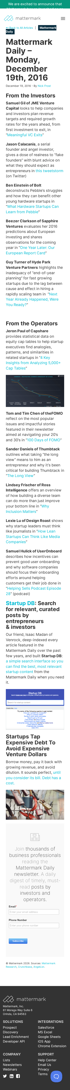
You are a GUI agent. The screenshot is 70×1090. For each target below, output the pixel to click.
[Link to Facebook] (18, 1076)
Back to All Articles (21, 27)
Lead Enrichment (16, 1037)
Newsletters (12, 1065)
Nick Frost (44, 85)
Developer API (14, 1041)
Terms (43, 1074)
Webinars (10, 1069)
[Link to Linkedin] (12, 1076)
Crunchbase (25, 966)
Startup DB (20, 603)
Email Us (44, 1065)
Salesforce (46, 1027)
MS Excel (45, 1032)
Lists (6, 1060)
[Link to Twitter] (6, 1076)
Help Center (47, 1060)
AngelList (38, 966)
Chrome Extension (52, 1046)
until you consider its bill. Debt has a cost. (33, 777)
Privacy (43, 1069)
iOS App (44, 1041)
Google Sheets (49, 1037)
